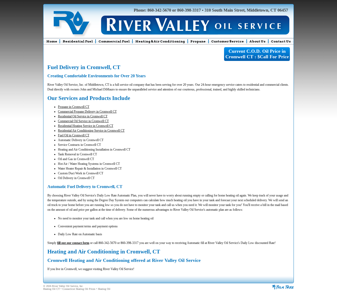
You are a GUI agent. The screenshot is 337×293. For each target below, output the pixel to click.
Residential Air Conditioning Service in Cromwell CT (91, 130)
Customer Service (227, 41)
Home (51, 41)
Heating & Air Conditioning (160, 41)
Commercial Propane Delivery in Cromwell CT (87, 111)
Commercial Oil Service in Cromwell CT (83, 121)
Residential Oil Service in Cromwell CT (82, 116)
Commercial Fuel (114, 41)
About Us (257, 41)
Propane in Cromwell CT (73, 107)
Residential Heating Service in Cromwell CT (85, 126)
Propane (198, 41)
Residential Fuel (78, 41)
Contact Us (281, 41)
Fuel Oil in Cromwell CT (73, 135)
